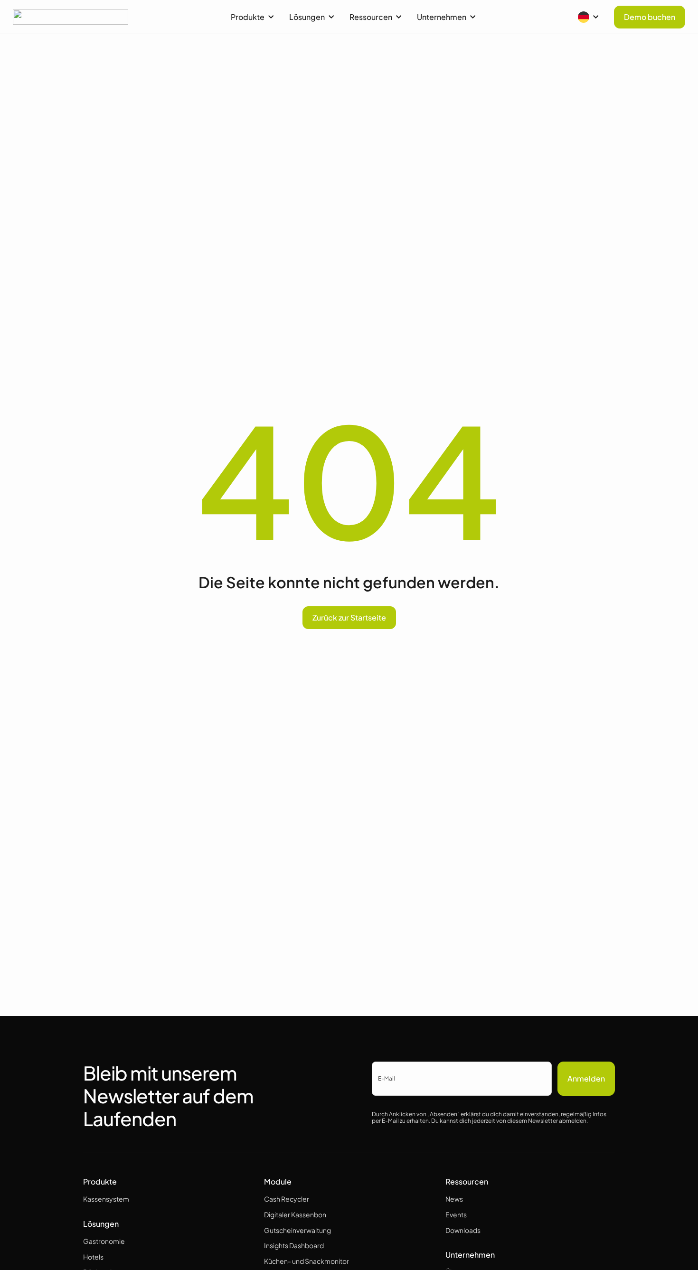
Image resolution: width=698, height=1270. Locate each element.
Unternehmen (441, 17)
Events (456, 1214)
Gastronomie (104, 1241)
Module (278, 1181)
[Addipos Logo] (70, 17)
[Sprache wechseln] (588, 17)
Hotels (93, 1256)
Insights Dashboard (294, 1245)
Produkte (247, 17)
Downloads (463, 1230)
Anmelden (586, 1078)
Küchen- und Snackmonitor (306, 1261)
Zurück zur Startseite (349, 617)
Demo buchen (649, 17)
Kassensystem (106, 1199)
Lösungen (307, 17)
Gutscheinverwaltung (297, 1230)
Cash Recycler (286, 1199)
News (454, 1199)
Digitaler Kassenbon (295, 1214)
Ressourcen (370, 17)
